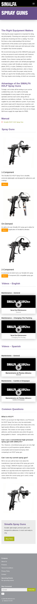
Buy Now (9, 539)
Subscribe (31, 589)
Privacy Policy (5, 571)
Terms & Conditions (7, 568)
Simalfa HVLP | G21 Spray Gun (13, 122)
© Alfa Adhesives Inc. (8, 598)
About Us (4, 561)
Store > (5, 184)
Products (4, 564)
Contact (3, 574)
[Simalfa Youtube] (3, 594)
